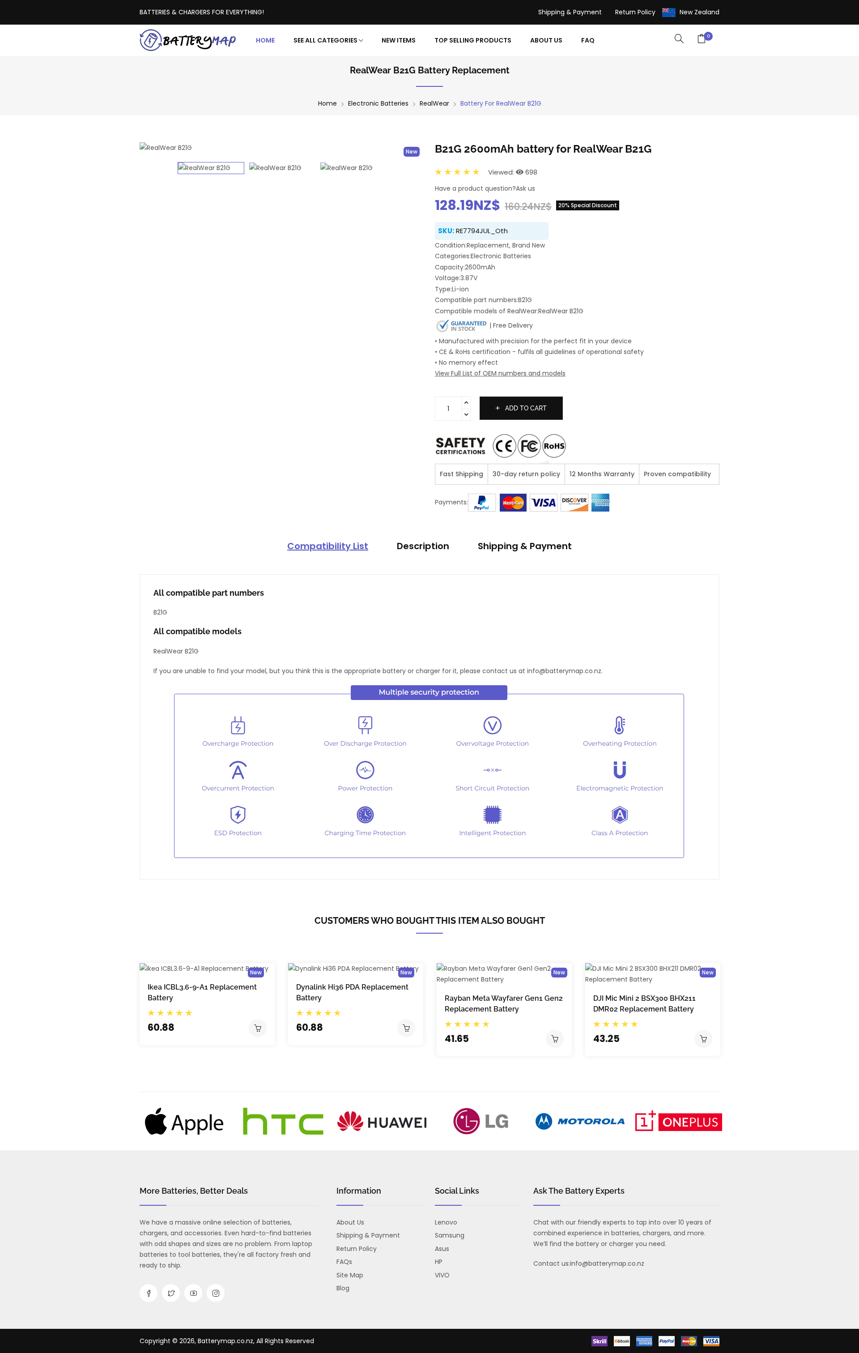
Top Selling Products (472, 40)
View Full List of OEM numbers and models (500, 373)
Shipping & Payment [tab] (525, 546)
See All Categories (326, 40)
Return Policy (635, 12)
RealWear (434, 103)
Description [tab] (423, 546)
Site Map (349, 1275)
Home (265, 40)
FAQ (588, 40)
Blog (342, 1288)
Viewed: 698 (512, 172)
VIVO (442, 1275)
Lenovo (446, 1222)
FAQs (344, 1261)
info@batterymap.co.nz (607, 1263)
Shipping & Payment (570, 12)
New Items (399, 40)
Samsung (449, 1235)
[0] (701, 39)
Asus (442, 1248)
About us (350, 1222)
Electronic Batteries (378, 103)
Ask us (525, 188)
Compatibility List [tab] (327, 546)
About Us (546, 40)
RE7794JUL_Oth (482, 230)
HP (438, 1261)
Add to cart (525, 408)
